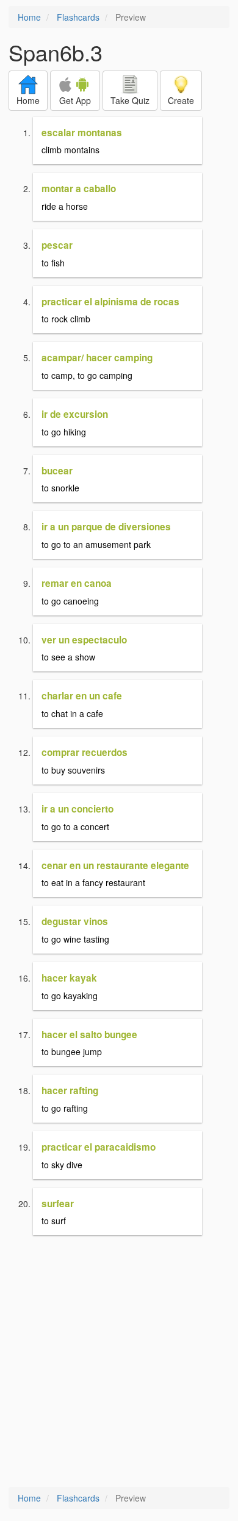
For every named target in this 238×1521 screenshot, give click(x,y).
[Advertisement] (119, 1362)
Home (29, 17)
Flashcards (78, 17)
